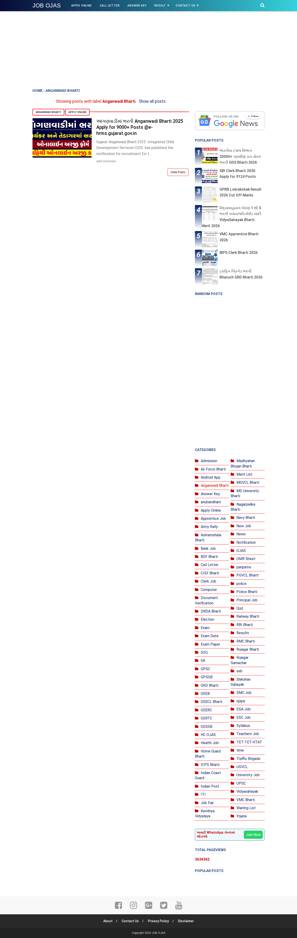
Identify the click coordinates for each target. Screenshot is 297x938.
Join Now (253, 834)
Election (207, 619)
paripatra (243, 567)
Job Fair (207, 803)
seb (239, 671)
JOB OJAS (46, 5)
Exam (205, 628)
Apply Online (81, 5)
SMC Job (244, 692)
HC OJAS (208, 735)
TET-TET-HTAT (249, 742)
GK (203, 660)
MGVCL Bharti (247, 482)
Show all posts (152, 101)
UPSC (241, 783)
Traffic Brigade (248, 758)
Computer (209, 589)
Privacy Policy (158, 921)
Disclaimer (186, 921)
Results (242, 633)
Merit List (244, 474)
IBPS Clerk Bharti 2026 (239, 252)
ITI (203, 794)
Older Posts (178, 172)
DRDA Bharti (211, 611)
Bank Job (208, 548)
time (240, 750)
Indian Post (210, 786)
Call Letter (110, 5)
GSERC (206, 710)
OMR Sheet (245, 559)
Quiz (239, 608)
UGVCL (242, 767)
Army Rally (209, 526)
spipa (240, 701)
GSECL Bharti (211, 701)
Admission (209, 461)
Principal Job (247, 600)
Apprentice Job (213, 518)
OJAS (241, 550)
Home (37, 91)
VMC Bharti (245, 800)
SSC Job (243, 717)
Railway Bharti (247, 616)
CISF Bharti (210, 573)
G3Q (204, 652)
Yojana (241, 816)
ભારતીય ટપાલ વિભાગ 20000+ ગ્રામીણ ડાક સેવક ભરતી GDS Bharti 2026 (240, 156)
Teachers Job (247, 734)
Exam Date (210, 636)
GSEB (205, 693)
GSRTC (206, 718)
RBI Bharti (244, 625)
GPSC (205, 669)
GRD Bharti (209, 685)
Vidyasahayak (247, 791)
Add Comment (106, 161)
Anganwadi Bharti (48, 112)
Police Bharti (246, 592)
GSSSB (206, 726)
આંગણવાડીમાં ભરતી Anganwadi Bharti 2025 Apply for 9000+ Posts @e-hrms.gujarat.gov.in (139, 127)
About (108, 921)
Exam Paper (210, 644)
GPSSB (207, 677)
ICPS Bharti (210, 764)
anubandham (211, 502)
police (241, 583)
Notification (246, 542)
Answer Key (136, 5)
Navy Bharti (245, 517)
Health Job (210, 743)
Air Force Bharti (213, 469)
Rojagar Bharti (247, 649)
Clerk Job (208, 581)
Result (160, 5)
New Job (243, 526)
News (241, 534)
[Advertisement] (148, 48)
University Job (248, 775)
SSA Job (243, 709)
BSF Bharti (209, 556)
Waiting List (246, 808)
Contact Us (185, 5)
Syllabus (243, 725)
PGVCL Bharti (247, 575)
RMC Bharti (245, 641)
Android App (210, 477)
